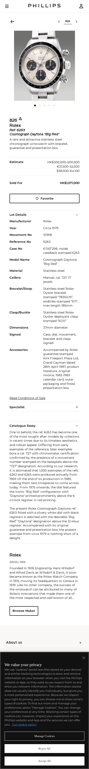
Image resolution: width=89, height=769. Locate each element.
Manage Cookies (44, 736)
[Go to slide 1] (35, 105)
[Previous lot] (59, 22)
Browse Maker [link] (24, 611)
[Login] (81, 6)
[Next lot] (76, 22)
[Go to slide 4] (49, 105)
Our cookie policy (24, 724)
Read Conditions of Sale (27, 398)
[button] (44, 66)
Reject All (44, 748)
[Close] (84, 658)
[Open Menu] (10, 6)
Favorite (47, 198)
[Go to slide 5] (54, 105)
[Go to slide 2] (40, 105)
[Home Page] (44, 6)
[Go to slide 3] (44, 105)
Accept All (44, 761)
